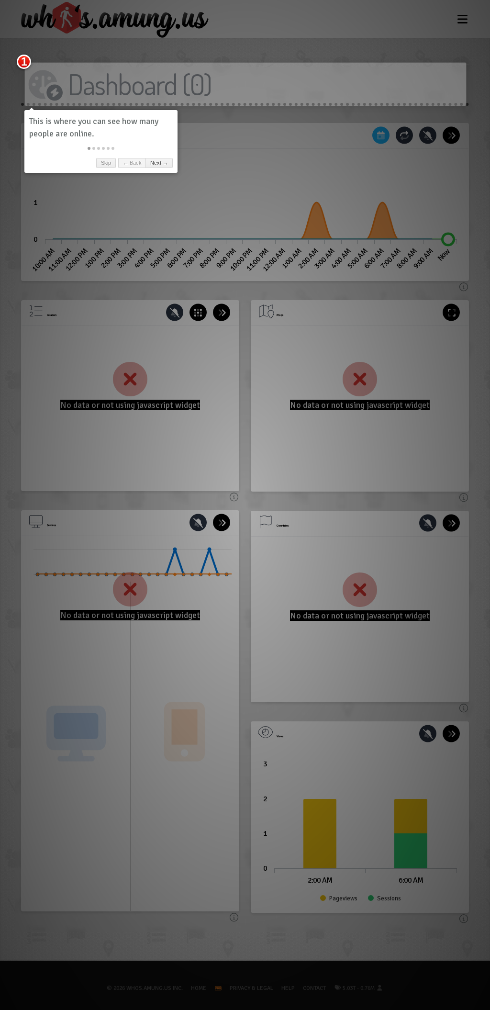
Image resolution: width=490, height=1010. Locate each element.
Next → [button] (159, 163)
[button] (89, 148)
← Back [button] (132, 163)
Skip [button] (106, 163)
